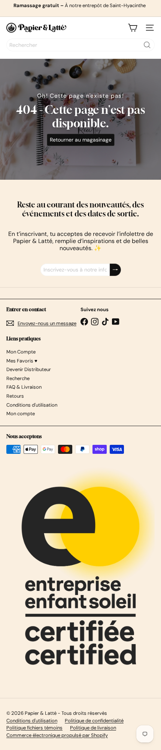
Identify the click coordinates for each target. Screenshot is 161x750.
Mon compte (20, 413)
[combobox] (80, 45)
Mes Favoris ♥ (21, 361)
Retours (15, 396)
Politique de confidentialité (94, 720)
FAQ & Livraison (24, 387)
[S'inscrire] (115, 270)
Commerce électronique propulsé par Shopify (57, 735)
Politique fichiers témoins (34, 728)
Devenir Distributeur (28, 369)
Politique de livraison (93, 728)
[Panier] (132, 28)
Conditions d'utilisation (31, 405)
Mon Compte (21, 352)
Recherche (18, 378)
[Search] (147, 45)
